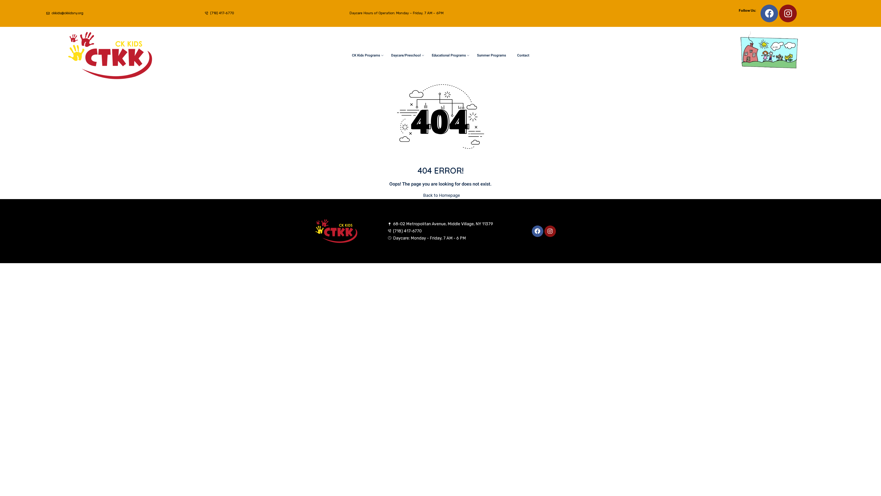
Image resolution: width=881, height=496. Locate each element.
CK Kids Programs (366, 55)
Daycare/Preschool (406, 55)
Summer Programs (491, 55)
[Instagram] (788, 13)
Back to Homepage (441, 195)
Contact (523, 55)
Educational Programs (449, 55)
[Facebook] (769, 13)
